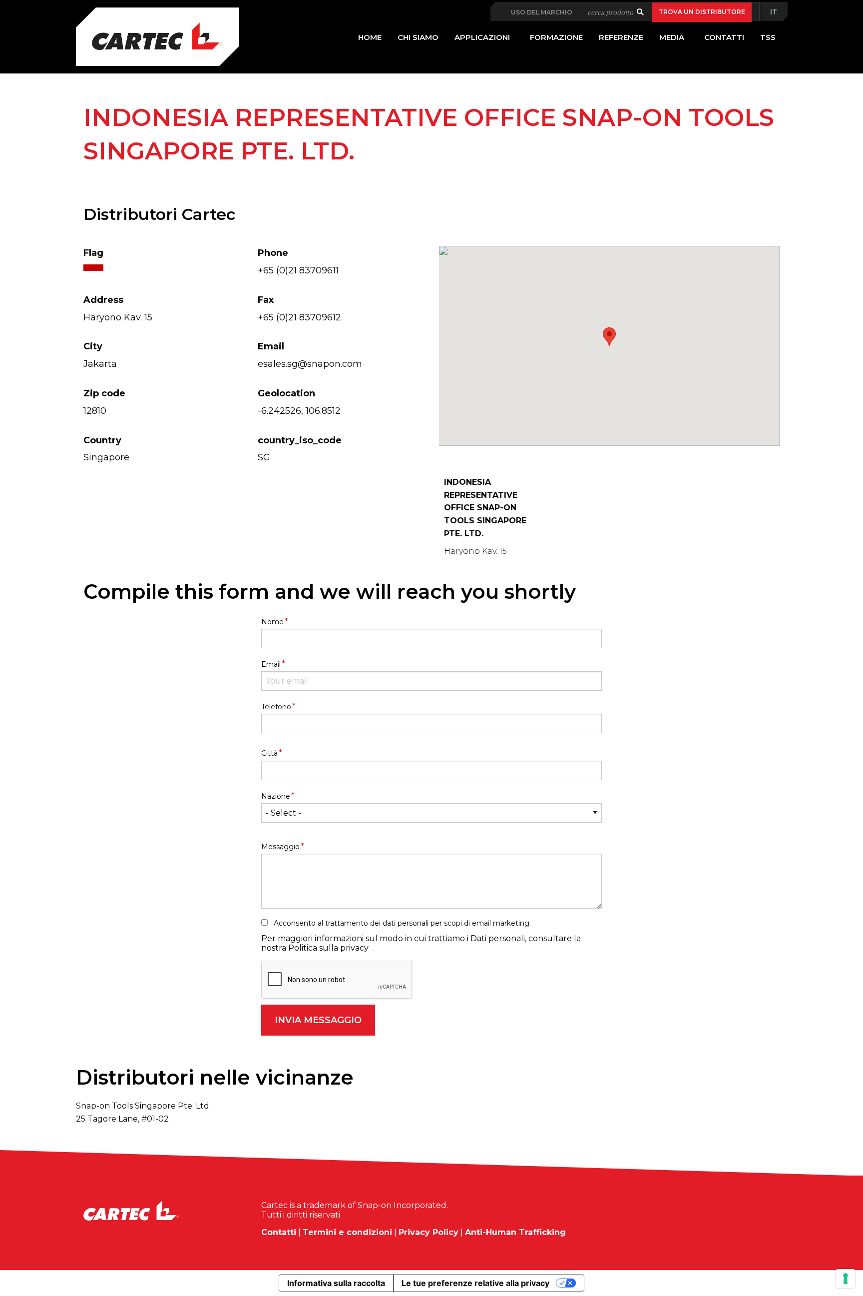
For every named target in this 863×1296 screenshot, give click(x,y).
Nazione (278, 796)
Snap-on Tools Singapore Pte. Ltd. (143, 1106)
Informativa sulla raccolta (336, 1283)
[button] (609, 336)
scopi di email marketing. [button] (487, 923)
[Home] (157, 36)
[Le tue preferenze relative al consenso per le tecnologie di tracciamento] (845, 1278)
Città (271, 753)
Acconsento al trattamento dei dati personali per (402, 923)
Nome (274, 621)
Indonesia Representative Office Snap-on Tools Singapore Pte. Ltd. (485, 507)
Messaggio (282, 846)
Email (273, 664)
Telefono (278, 706)
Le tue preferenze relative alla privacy (475, 1283)
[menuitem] (774, 12)
